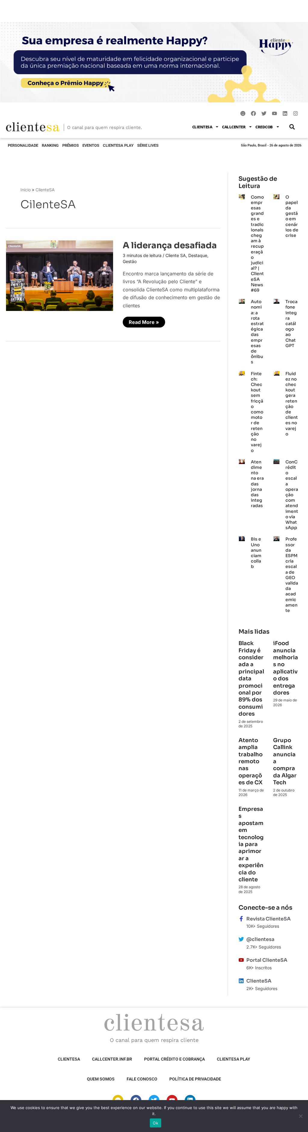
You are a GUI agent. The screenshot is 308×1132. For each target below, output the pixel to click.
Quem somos (101, 1079)
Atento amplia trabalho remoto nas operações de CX (251, 761)
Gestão (130, 261)
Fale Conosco (142, 1079)
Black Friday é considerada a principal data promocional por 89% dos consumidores (251, 678)
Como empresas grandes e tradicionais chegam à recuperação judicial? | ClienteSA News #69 (257, 243)
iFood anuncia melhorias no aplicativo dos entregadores (285, 668)
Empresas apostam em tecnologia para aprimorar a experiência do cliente (251, 844)
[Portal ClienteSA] (241, 960)
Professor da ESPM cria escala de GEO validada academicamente (291, 574)
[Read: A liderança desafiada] (59, 275)
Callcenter (233, 127)
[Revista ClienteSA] (241, 918)
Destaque (197, 255)
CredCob (264, 127)
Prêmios (70, 145)
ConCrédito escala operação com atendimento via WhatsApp (291, 494)
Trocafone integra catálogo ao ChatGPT (291, 323)
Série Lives (148, 145)
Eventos (90, 145)
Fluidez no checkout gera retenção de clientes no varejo (291, 404)
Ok (155, 1123)
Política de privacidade (195, 1079)
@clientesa (260, 939)
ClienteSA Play (118, 145)
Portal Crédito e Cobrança (174, 1059)
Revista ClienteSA (268, 919)
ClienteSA (202, 127)
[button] (292, 127)
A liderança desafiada (170, 245)
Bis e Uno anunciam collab (256, 552)
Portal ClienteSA (266, 960)
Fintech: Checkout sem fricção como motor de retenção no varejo (257, 412)
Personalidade (23, 145)
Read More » (143, 321)
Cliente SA (175, 255)
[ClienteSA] (241, 980)
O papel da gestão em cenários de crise (291, 216)
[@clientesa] (241, 939)
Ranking (50, 145)
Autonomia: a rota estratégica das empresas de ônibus (257, 332)
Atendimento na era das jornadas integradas (257, 484)
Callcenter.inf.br (112, 1059)
